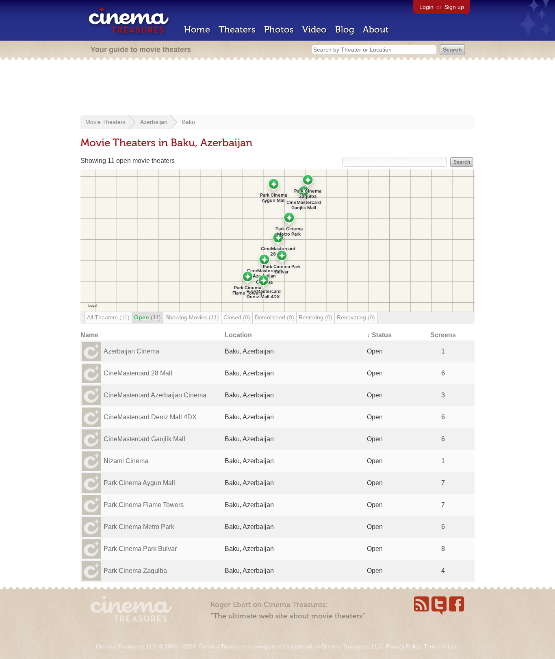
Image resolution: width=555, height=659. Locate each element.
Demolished (274, 317)
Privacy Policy (403, 646)
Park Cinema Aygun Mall (139, 482)
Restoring (315, 317)
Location (238, 335)
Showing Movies (192, 317)
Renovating (356, 317)
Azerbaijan (153, 122)
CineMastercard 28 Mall (138, 373)
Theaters (237, 29)
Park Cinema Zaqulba (135, 570)
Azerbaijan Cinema (131, 351)
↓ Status (379, 335)
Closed (236, 317)
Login (426, 7)
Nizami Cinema (126, 460)
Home (197, 29)
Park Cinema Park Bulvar (140, 548)
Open (147, 317)
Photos (279, 29)
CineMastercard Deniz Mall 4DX (150, 417)
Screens (443, 335)
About (376, 29)
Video (314, 29)
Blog (344, 29)
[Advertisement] (277, 88)
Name (89, 335)
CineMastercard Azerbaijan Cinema (155, 395)
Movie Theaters (105, 122)
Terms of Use (441, 646)
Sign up (454, 7)
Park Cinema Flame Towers (144, 504)
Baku (188, 122)
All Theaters (108, 317)
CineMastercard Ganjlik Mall (144, 439)
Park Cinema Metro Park (139, 526)
